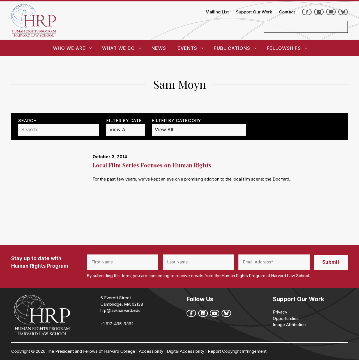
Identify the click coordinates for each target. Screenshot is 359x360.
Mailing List (217, 12)
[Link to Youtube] (331, 12)
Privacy (280, 312)
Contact (287, 12)
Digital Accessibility (185, 351)
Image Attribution (289, 324)
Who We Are (69, 48)
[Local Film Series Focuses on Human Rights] (52, 182)
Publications (232, 48)
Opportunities (286, 318)
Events (187, 48)
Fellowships (284, 48)
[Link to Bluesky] (343, 12)
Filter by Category (176, 120)
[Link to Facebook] (307, 12)
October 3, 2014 (110, 156)
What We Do (118, 48)
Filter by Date (124, 120)
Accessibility (151, 351)
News (158, 48)
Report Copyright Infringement (237, 351)
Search (27, 120)
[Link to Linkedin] (319, 12)
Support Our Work (254, 12)
